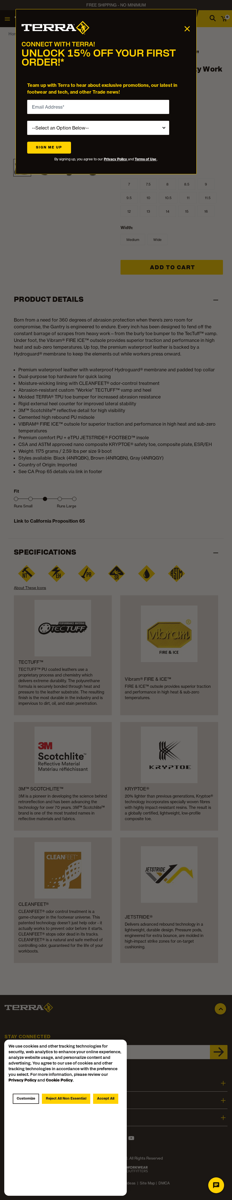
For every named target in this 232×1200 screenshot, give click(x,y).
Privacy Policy (116, 159)
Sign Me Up (49, 147)
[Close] (187, 28)
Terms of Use (146, 159)
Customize (26, 1098)
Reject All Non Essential (66, 1098)
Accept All (105, 1098)
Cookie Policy (59, 1080)
